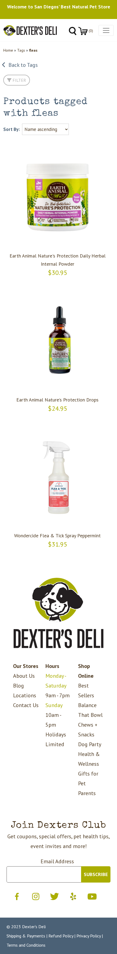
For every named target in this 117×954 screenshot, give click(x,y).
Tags (21, 50)
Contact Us (26, 705)
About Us (24, 675)
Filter (18, 80)
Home (8, 50)
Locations (24, 695)
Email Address (57, 861)
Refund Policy (60, 936)
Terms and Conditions (26, 945)
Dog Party (89, 744)
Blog (18, 685)
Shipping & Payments (26, 936)
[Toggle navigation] (106, 30)
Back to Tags (22, 64)
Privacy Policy (88, 936)
